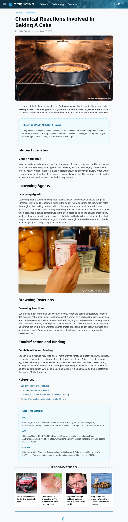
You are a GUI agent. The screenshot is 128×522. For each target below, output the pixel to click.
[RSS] (123, 4)
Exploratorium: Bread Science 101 (36, 390)
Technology (58, 4)
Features (72, 4)
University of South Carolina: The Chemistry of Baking (45, 395)
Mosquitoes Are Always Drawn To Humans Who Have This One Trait (50, 500)
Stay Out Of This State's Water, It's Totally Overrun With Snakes (100, 500)
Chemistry (31, 13)
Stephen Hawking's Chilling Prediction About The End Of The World (75, 500)
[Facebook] (114, 4)
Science (44, 4)
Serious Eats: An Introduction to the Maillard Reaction (44, 399)
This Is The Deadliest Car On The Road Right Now (26, 499)
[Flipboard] (119, 4)
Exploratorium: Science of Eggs (35, 386)
